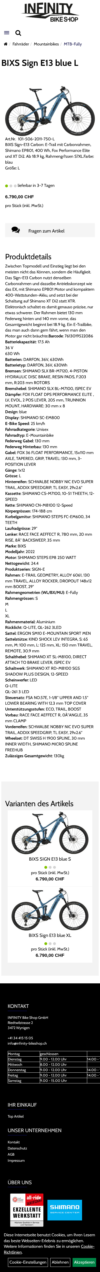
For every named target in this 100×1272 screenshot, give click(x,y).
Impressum (16, 1160)
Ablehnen (60, 1262)
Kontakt (14, 1142)
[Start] (6, 44)
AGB (11, 1154)
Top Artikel (16, 1116)
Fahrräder (21, 44)
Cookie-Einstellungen (27, 1262)
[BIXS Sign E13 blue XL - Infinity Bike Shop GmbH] (50, 908)
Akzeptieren (84, 1262)
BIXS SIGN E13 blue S (50, 859)
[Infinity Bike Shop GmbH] (50, 12)
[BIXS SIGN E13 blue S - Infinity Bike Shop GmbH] (50, 832)
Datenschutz (17, 1148)
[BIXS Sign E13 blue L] (50, 110)
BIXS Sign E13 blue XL (50, 935)
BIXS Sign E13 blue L (39, 62)
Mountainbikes (46, 44)
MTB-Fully (73, 44)
